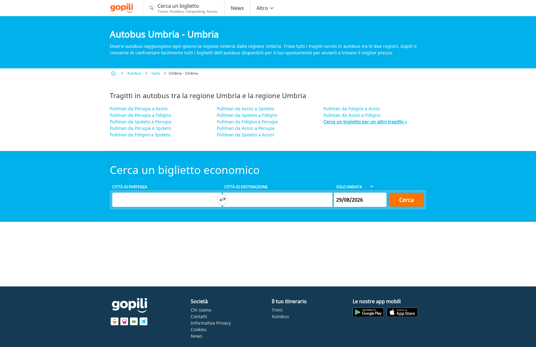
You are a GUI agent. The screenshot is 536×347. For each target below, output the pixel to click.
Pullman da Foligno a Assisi (352, 109)
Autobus (134, 73)
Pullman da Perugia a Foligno (140, 115)
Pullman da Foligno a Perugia (247, 122)
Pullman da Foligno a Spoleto (140, 135)
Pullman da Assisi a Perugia (246, 128)
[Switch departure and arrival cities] (222, 199)
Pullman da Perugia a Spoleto (140, 128)
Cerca (406, 199)
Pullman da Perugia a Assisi (139, 109)
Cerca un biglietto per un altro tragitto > (365, 122)
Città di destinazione (246, 186)
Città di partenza (129, 186)
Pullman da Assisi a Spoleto (245, 109)
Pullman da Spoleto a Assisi (245, 135)
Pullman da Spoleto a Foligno (247, 115)
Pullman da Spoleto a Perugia (140, 122)
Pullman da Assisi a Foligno (352, 115)
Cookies (199, 329)
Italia (155, 73)
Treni (277, 310)
